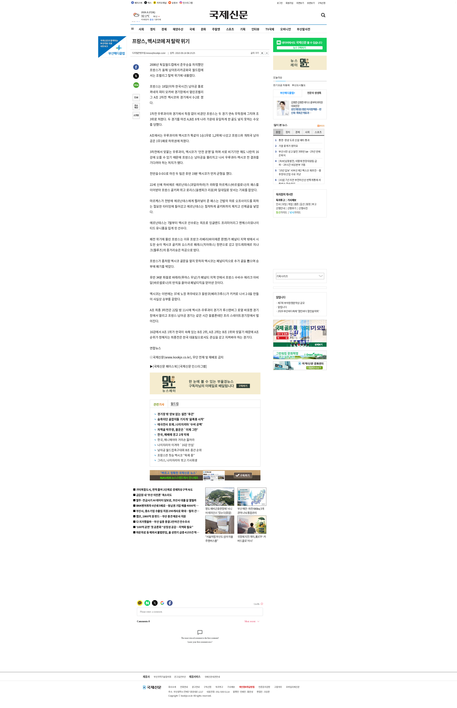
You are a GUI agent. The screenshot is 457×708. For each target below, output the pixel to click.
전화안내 (184, 686)
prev (275, 332)
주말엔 (216, 29)
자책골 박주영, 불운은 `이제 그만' (177, 429)
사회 (141, 29)
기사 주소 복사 (136, 107)
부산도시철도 (299, 85)
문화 (203, 29)
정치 (152, 29)
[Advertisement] (232, 84)
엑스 (150, 2)
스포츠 (230, 29)
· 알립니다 (281, 307)
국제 (192, 29)
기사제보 (231, 686)
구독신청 (321, 2)
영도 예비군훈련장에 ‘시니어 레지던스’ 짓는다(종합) (218, 511)
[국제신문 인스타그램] (193, 366)
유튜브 (174, 2)
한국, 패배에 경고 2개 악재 (173, 434)
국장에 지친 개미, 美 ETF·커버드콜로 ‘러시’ (251, 539)
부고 (314, 204)
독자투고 (219, 686)
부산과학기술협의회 (162, 676)
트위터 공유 (136, 76)
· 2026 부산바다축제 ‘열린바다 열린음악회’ (297, 311)
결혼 (296, 204)
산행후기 (291, 208)
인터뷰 (255, 29)
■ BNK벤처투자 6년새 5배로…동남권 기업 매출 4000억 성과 (167, 505)
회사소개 (172, 686)
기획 (242, 29)
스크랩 (136, 116)
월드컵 (175, 403)
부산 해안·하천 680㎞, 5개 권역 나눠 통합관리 (250, 511)
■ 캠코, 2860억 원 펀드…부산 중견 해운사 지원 (159, 516)
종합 (278, 132)
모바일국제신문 (293, 686)
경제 (164, 29)
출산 (302, 204)
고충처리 (278, 686)
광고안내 (196, 686)
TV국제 (269, 29)
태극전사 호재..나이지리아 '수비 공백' (180, 424)
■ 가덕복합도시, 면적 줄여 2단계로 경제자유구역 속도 (163, 489)
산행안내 (280, 208)
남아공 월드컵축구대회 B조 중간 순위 (179, 450)
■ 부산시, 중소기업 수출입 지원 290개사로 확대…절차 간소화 (167, 511)
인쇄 (136, 98)
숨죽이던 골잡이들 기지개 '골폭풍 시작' (180, 419)
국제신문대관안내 (212, 676)
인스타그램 (187, 2)
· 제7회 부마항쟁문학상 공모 (290, 303)
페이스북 (138, 2)
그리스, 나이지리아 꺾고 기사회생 (177, 460)
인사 (278, 204)
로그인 (280, 2)
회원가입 (289, 2)
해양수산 (178, 29)
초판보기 (311, 2)
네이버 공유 (136, 85)
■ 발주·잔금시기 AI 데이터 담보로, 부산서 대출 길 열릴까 (164, 500)
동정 (308, 204)
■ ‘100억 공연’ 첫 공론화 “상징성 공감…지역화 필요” (163, 527)
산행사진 (303, 208)
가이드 (281, 212)
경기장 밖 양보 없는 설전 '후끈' (175, 414)
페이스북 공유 (136, 68)
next (325, 332)
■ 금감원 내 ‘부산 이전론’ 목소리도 (152, 495)
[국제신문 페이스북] (165, 366)
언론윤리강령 (264, 686)
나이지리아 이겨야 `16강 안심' (175, 445)
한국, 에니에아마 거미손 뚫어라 (176, 439)
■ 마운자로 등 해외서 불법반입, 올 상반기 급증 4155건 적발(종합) (169, 532)
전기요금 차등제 (281, 85)
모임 (284, 204)
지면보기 (300, 2)
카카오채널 (161, 2)
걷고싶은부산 (180, 676)
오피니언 (285, 29)
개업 (290, 204)
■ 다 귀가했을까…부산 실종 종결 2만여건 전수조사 (161, 521)
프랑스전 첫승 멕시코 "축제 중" (176, 455)
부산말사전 (303, 29)
